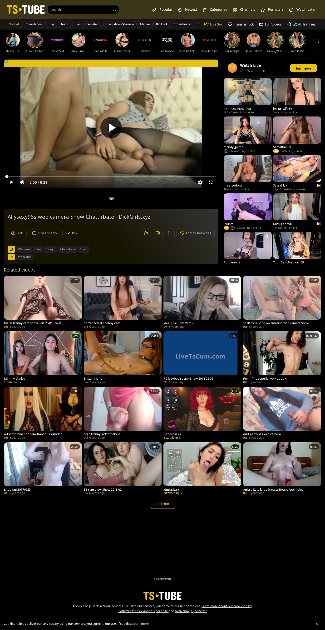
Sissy (51, 24)
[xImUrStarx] (202, 469)
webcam (24, 249)
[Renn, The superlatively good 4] (282, 358)
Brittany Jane (93, 378)
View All (14, 24)
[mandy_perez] (248, 134)
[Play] (111, 127)
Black (78, 24)
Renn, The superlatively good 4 (265, 378)
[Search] (115, 9)
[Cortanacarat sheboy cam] (123, 302)
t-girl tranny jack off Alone (102, 434)
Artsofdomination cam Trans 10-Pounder (33, 434)
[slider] (111, 176)
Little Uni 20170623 (17, 489)
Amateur (94, 24)
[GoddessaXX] (202, 413)
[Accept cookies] (317, 624)
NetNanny (182, 611)
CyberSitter (199, 611)
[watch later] (10, 281)
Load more (162, 503)
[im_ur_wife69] (297, 96)
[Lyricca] (248, 211)
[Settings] (200, 182)
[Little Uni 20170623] (43, 469)
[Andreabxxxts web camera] (282, 413)
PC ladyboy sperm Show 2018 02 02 (188, 378)
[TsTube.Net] (26, 9)
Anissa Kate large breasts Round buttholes (273, 489)
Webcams (24, 257)
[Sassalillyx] (297, 173)
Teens (65, 24)
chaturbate (67, 249)
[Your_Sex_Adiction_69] (297, 250)
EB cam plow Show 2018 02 (103, 489)
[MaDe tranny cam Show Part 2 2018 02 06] (43, 302)
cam (37, 249)
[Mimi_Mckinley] (43, 358)
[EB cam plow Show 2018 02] (123, 469)
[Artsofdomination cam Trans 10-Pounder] (43, 413)
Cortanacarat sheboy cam (102, 323)
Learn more (140, 623)
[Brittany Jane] (123, 358)
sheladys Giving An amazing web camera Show (276, 323)
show (83, 249)
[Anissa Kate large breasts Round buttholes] (282, 469)
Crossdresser (183, 24)
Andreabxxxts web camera (262, 434)
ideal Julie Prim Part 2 (178, 323)
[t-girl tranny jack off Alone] (123, 413)
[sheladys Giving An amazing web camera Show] (282, 302)
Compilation (34, 24)
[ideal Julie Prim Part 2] (202, 302)
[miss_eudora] (248, 173)
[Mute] (22, 182)
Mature (145, 24)
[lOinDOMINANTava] (248, 96)
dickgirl (50, 249)
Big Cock (161, 24)
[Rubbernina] (248, 250)
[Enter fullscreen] (211, 182)
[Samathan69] (297, 134)
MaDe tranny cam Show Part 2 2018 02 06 (33, 323)
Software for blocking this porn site (143, 611)
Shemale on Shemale (120, 24)
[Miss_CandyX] (297, 211)
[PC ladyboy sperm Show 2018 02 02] (202, 358)
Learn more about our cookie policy (227, 606)
